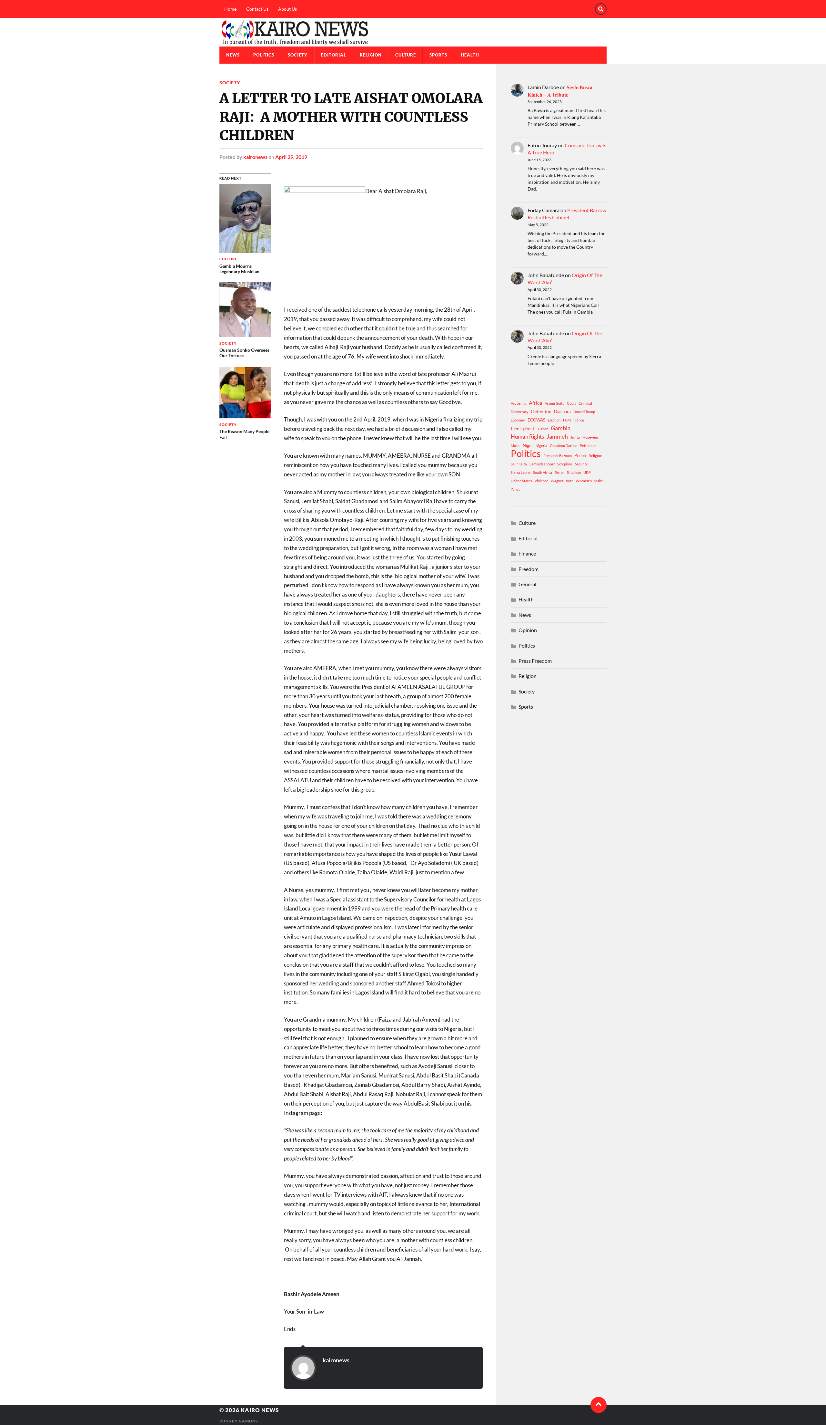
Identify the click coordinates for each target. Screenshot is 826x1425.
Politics (263, 54)
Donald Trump (584, 412)
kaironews (255, 157)
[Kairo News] (413, 32)
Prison (580, 455)
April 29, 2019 (291, 157)
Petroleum (588, 445)
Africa (535, 403)
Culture (405, 54)
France (578, 420)
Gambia (560, 428)
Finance (527, 553)
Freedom (529, 569)
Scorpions (564, 464)
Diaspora (562, 411)
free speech (523, 428)
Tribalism (574, 472)
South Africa (542, 472)
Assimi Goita (554, 403)
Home (230, 9)
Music (515, 445)
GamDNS (248, 1421)
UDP (587, 472)
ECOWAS (536, 419)
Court (571, 403)
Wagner (557, 481)
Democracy (520, 412)
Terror (559, 472)
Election (554, 420)
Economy (518, 420)
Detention (541, 411)
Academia (518, 403)
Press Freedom (535, 661)
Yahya (515, 489)
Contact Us (257, 9)
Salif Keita (519, 464)
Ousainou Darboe (563, 445)
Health (470, 54)
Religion (371, 54)
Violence (541, 481)
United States (521, 481)
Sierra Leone (520, 472)
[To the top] (598, 1405)
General (527, 584)
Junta (575, 437)
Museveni (590, 437)
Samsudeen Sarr (542, 464)
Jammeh (557, 436)
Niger (528, 445)
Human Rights (527, 436)
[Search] (601, 9)
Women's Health (590, 480)
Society (297, 54)
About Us (287, 9)
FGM (567, 420)
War (569, 480)
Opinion (528, 630)
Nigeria (541, 445)
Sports (438, 54)
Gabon (543, 429)
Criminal (585, 403)
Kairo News (260, 1410)
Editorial (333, 54)
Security (581, 464)
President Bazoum (557, 455)
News (233, 54)
